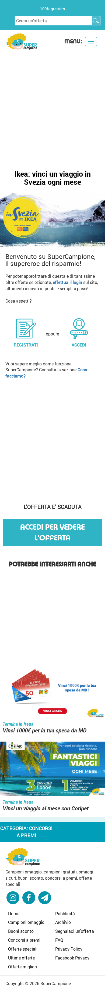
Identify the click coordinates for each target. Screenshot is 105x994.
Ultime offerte (21, 958)
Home (13, 914)
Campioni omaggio (26, 922)
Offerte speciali (22, 949)
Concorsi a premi (24, 940)
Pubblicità (65, 914)
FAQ (59, 940)
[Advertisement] (52, 105)
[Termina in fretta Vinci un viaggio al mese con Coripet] (52, 769)
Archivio (63, 922)
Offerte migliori (22, 967)
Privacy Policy (68, 949)
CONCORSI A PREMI (34, 831)
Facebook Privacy (72, 958)
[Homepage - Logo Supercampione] (21, 40)
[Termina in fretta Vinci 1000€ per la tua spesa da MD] (52, 691)
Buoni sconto (21, 931)
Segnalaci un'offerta (74, 931)
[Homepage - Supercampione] (22, 856)
